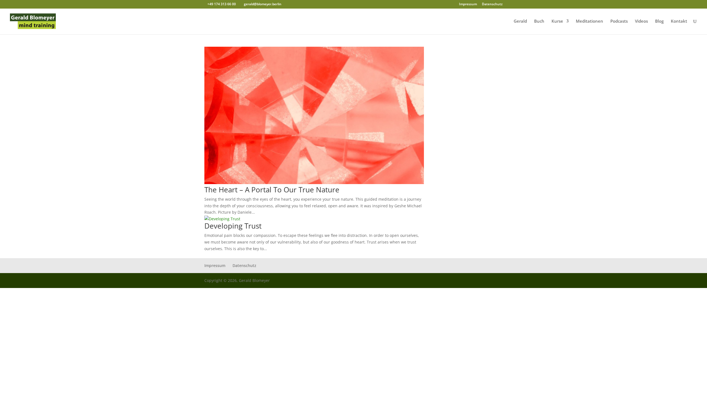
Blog (659, 21)
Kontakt (679, 21)
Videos (641, 21)
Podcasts (619, 21)
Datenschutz (492, 4)
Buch (539, 21)
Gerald (520, 21)
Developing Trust (233, 226)
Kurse (557, 21)
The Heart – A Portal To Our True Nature (271, 190)
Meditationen (589, 21)
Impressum (468, 4)
